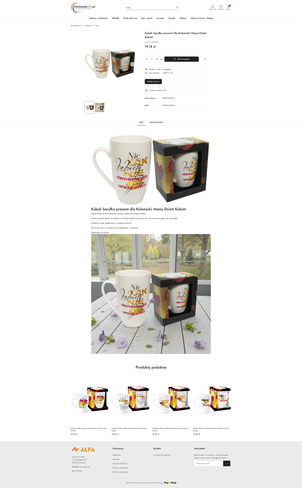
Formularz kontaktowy (162, 455)
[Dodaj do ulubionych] (204, 59)
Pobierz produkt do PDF (157, 90)
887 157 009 (77, 471)
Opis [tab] (141, 122)
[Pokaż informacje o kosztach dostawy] (172, 73)
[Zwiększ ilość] (157, 59)
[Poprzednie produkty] (76, 395)
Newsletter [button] (199, 448)
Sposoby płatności (120, 463)
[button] (132, 64)
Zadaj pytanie (153, 81)
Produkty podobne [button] (151, 367)
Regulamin (117, 455)
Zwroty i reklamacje (120, 467)
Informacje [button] (118, 448)
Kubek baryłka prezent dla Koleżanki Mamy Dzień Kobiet (88, 429)
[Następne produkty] (226, 395)
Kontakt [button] (157, 448)
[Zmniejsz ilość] (146, 59)
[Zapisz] (226, 463)
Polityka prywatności (121, 472)
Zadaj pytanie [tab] (156, 122)
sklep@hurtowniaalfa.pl (81, 466)
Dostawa (116, 459)
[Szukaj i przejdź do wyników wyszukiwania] (177, 7)
